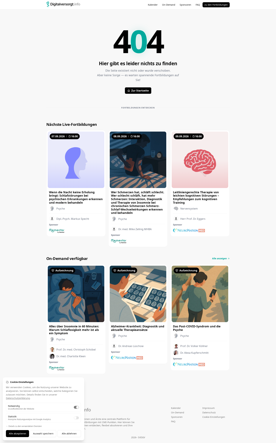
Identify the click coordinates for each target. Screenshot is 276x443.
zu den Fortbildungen (216, 4)
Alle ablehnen (69, 433)
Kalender (153, 4)
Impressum (208, 408)
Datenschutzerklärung (18, 398)
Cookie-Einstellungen (213, 416)
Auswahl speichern (43, 433)
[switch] (76, 407)
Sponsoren (185, 4)
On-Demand (168, 4)
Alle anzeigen (219, 258)
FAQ (198, 4)
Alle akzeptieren (17, 433)
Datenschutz (209, 412)
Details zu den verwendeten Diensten (25, 426)
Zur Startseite (140, 90)
